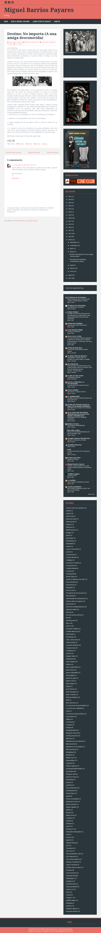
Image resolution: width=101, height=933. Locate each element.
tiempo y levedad (72, 862)
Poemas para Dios (73, 457)
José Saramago (71, 692)
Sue (67, 845)
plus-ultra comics (73, 430)
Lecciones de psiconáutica (75, 714)
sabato (68, 821)
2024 (70, 199)
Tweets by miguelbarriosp (74, 288)
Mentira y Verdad (72, 459)
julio (71, 248)
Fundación (70, 637)
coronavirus (70, 565)
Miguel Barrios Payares (39, 10)
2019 (70, 215)
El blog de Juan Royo (74, 348)
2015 (70, 224)
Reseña (68, 812)
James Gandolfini (72, 672)
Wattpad (69, 903)
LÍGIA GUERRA (72, 390)
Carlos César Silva (72, 549)
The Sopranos (71, 856)
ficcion (68, 612)
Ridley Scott (70, 815)
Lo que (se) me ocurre (75, 375)
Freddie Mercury (72, 631)
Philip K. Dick (71, 774)
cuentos (69, 571)
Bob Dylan (69, 538)
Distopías (69, 587)
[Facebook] (9, 3)
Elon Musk (69, 596)
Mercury (69, 738)
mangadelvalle (71, 730)
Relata (68, 810)
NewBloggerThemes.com (64, 931)
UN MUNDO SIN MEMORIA (76, 425)
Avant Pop (69, 516)
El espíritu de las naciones (75, 593)
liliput (68, 719)
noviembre (74, 245)
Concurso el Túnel (72, 563)
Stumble (37, 144)
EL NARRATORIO (73, 396)
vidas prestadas (71, 886)
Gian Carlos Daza (72, 639)
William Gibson (71, 908)
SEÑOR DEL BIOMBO (74, 323)
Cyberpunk (70, 574)
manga (68, 727)
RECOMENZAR (72, 364)
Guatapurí (69, 650)
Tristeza (69, 870)
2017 (70, 221)
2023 (70, 202)
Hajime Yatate (71, 656)
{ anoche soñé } (72, 475)
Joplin (68, 686)
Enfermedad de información (76, 598)
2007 (70, 278)
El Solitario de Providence (76, 297)
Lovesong (69, 722)
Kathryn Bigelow (72, 697)
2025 (70, 196)
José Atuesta (70, 689)
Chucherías (70, 554)
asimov (68, 513)
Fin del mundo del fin (73, 615)
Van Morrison (71, 884)
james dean (70, 670)
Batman (69, 524)
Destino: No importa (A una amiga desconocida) (32, 36)
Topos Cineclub (71, 864)
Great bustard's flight (75, 330)
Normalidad (70, 760)
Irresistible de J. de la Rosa (75, 307)
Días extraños (71, 582)
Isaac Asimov (70, 661)
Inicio (6, 21)
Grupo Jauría (70, 648)
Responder (15, 178)
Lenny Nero (70, 716)
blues (68, 535)
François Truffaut (72, 628)
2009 (70, 240)
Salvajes (69, 823)
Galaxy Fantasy (72, 312)
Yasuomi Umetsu (72, 911)
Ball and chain (71, 519)
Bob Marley (70, 541)
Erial (69, 449)
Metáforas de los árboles (74, 741)
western (69, 906)
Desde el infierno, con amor (20, 21)
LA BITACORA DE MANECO (77, 356)
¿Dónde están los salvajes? (42, 21)
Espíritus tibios (71, 609)
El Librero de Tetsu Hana (76, 305)
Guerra (68, 653)
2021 (70, 209)
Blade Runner (71, 530)
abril (71, 265)
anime (68, 510)
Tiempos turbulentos (73, 331)
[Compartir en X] (12, 141)
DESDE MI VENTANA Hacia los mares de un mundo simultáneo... (79, 405)
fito (67, 618)
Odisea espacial (71, 766)
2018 (70, 218)
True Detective (71, 873)
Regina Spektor (71, 807)
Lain (67, 711)
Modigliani (70, 752)
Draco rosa (70, 590)
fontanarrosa (70, 620)
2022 (70, 205)
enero (72, 271)
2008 (70, 275)
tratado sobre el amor (73, 867)
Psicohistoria (70, 790)
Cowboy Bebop (71, 568)
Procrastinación (71, 788)
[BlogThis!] (10, 141)
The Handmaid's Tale (73, 853)
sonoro (68, 837)
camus (68, 546)
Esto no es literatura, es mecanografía (75, 382)
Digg (45, 144)
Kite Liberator (71, 703)
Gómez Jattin (70, 642)
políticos (69, 785)
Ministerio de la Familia (74, 746)
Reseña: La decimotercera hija (76, 440)
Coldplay (69, 560)
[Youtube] (12, 3)
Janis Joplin (70, 675)
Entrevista (69, 604)
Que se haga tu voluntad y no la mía (78, 482)
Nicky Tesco (70, 757)
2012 (70, 230)
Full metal (69, 634)
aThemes (38, 931)
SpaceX (68, 840)
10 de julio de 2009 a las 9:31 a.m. (25, 165)
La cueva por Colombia (74, 708)
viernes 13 (69, 889)
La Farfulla (71, 480)
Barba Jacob (70, 521)
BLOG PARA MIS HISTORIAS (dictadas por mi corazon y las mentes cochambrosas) (78, 414)
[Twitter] (6, 3)
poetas (68, 782)
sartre (68, 826)
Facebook (21, 144)
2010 (70, 236)
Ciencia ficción (71, 557)
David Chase (70, 576)
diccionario (70, 585)
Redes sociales (71, 804)
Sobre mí (57, 21)
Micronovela (70, 744)
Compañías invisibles (73, 377)
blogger (69, 532)
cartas (43, 42)
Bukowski (69, 543)
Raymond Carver (72, 801)
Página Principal (34, 152)
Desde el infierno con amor (75, 579)
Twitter (29, 144)
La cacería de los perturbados (76, 705)
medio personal (71, 736)
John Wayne (70, 683)
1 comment (19, 44)
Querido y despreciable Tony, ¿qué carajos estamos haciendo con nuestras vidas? (79, 467)
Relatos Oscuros (73, 424)
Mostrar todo (91, 494)
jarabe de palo (71, 678)
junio (72, 251)
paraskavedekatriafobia (74, 768)
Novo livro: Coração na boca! (76, 391)
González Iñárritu (72, 645)
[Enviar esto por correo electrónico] (8, 141)
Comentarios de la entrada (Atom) (25, 220)
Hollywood (70, 659)
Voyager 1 (69, 897)
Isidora (68, 664)
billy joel (69, 527)
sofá (67, 834)
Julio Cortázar (71, 694)
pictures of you (71, 777)
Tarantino (69, 848)
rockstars (69, 818)
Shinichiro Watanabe (73, 832)
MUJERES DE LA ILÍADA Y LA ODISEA (79, 407)
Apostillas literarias (74, 445)
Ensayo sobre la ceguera (74, 601)
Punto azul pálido (72, 799)
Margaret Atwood (72, 733)
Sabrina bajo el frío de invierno (77, 325)
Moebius (69, 755)
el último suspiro (73, 474)
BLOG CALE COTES (74, 336)
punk (68, 796)
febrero (72, 268)
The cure (69, 851)
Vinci (68, 892)
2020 (70, 212)
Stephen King (71, 843)
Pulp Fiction (70, 793)
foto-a (68, 623)
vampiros (69, 881)
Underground (71, 875)
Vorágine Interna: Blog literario (78, 438)
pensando (69, 771)
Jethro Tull (70, 681)
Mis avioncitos (71, 749)
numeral (69, 763)
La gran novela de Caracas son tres (78, 385)
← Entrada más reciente (13, 152)
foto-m (48, 42)
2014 (70, 227)
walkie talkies (71, 900)
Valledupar (70, 878)
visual (68, 895)
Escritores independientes (75, 607)
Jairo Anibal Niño (72, 667)
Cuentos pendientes (74, 487)
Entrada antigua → (53, 152)
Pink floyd (69, 779)
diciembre (73, 242)
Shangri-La (70, 829)
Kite (67, 700)
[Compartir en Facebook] (14, 141)
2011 (70, 233)
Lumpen (69, 725)
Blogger (69, 929)
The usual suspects (73, 859)
